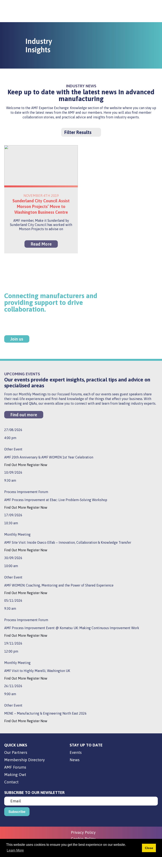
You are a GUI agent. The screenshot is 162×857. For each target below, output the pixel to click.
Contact (11, 782)
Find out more (23, 414)
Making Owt (15, 774)
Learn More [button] (15, 850)
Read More (41, 244)
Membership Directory (24, 759)
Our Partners (15, 752)
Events (76, 752)
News (75, 759)
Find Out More (15, 465)
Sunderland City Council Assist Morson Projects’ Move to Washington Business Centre (41, 206)
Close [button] (149, 848)
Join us (16, 339)
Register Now (37, 465)
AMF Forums (15, 767)
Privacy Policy (83, 832)
